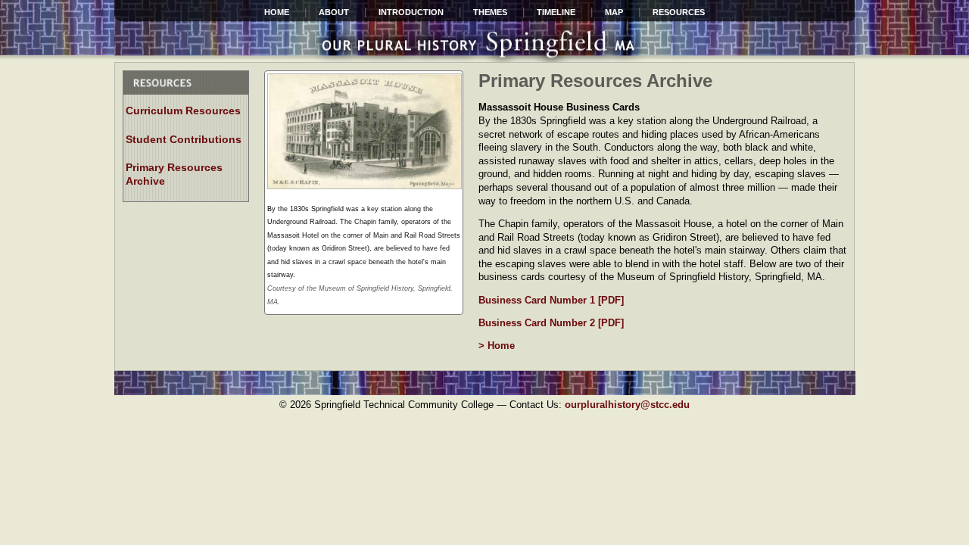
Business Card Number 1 (538, 300)
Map (614, 12)
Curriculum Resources (183, 110)
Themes (490, 12)
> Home (496, 345)
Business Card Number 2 (538, 323)
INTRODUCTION (411, 12)
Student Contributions (183, 139)
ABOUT (334, 12)
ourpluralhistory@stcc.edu (627, 404)
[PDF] (611, 300)
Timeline (556, 12)
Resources (679, 12)
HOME (276, 12)
